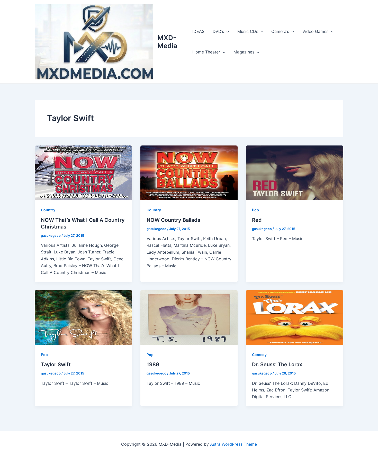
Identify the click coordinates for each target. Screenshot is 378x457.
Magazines (243, 51)
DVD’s (218, 31)
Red (257, 220)
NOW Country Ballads (173, 220)
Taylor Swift (56, 364)
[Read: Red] (294, 172)
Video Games (315, 31)
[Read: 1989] (189, 317)
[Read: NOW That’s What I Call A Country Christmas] (83, 172)
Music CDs (247, 31)
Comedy (259, 354)
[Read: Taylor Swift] (83, 317)
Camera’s (280, 31)
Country (48, 210)
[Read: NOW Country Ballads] (189, 172)
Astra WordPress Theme (233, 444)
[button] (226, 31)
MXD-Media (167, 42)
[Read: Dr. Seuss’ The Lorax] (294, 317)
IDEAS (198, 31)
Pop (255, 210)
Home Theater (206, 51)
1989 (153, 364)
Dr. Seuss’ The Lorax (277, 364)
